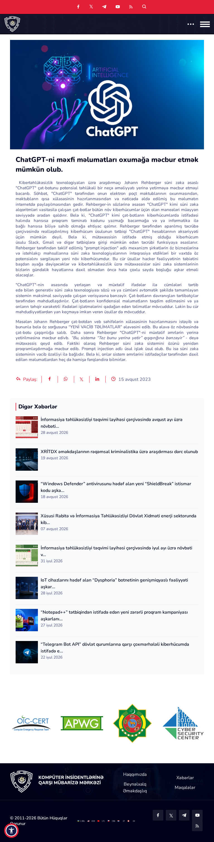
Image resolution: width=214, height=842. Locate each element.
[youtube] (117, 7)
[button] (11, 830)
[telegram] (104, 7)
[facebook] (78, 7)
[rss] (130, 7)
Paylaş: (29, 379)
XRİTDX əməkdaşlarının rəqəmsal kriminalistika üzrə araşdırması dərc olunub (119, 452)
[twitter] (91, 6)
